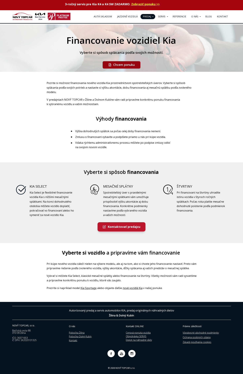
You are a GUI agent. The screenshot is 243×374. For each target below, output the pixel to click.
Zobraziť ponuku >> (145, 4)
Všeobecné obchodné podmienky (201, 332)
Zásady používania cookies (197, 342)
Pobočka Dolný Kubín (80, 336)
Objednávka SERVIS (136, 336)
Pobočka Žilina (76, 332)
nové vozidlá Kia (132, 288)
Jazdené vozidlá (127, 16)
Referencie (179, 16)
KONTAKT (222, 16)
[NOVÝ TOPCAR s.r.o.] (41, 17)
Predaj (147, 16)
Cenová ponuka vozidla (138, 332)
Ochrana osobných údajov (197, 337)
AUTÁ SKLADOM (103, 16)
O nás (194, 16)
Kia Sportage (89, 288)
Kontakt (73, 340)
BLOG (208, 16)
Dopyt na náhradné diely (139, 339)
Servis (161, 16)
